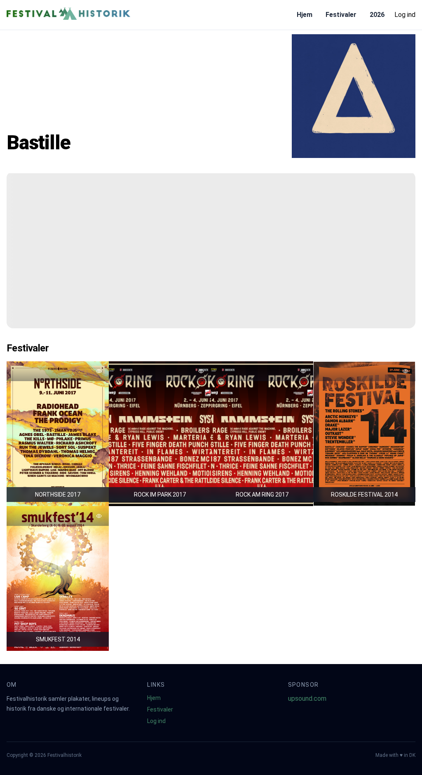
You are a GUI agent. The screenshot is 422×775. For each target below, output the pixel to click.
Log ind (404, 15)
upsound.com (307, 698)
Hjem (304, 15)
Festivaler (341, 15)
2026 (377, 15)
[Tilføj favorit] (99, 371)
